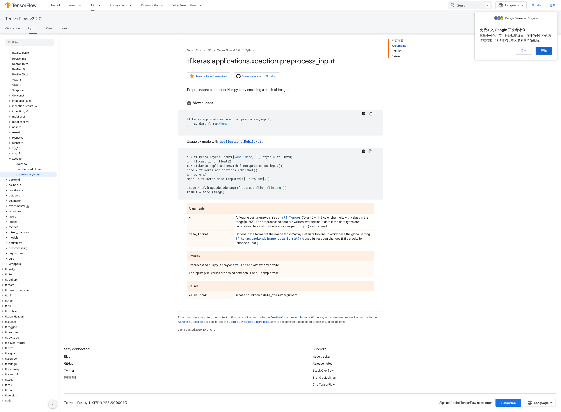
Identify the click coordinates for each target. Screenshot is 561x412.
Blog (67, 356)
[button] (28, 95)
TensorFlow (194, 50)
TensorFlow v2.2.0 (23, 19)
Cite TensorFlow (324, 384)
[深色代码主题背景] (363, 113)
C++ (49, 28)
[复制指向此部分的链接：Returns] (204, 256)
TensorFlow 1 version (211, 76)
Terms (68, 403)
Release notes (322, 363)
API (93, 5)
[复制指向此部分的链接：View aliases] (217, 103)
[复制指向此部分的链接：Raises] (203, 286)
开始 (544, 51)
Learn (72, 5)
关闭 (523, 51)
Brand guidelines (324, 377)
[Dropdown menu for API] (100, 5)
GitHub (537, 5)
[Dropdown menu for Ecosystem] (131, 5)
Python (33, 28)
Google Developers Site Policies (249, 321)
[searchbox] (29, 42)
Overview (12, 28)
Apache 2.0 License (190, 321)
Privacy (82, 403)
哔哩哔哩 (70, 377)
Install (55, 5)
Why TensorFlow (184, 5)
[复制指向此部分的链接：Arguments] (209, 208)
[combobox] (470, 5)
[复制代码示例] (370, 113)
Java (63, 28)
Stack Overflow (323, 370)
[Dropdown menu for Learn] (81, 5)
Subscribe (508, 403)
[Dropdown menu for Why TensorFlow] (201, 5)
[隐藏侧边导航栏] (52, 404)
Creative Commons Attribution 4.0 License (296, 317)
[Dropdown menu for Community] (163, 5)
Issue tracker (321, 356)
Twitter (69, 370)
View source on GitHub (259, 76)
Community (149, 5)
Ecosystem (118, 5)
